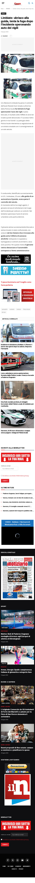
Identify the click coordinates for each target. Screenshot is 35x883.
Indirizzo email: (6, 835)
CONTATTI (14, 869)
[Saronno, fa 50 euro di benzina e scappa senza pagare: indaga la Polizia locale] (17, 419)
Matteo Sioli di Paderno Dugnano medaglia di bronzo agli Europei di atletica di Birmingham (15, 636)
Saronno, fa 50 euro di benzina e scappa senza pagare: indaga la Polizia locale (15, 431)
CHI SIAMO (10, 866)
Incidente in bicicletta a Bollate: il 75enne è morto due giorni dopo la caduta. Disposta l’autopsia (16, 346)
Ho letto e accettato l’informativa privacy (16, 476)
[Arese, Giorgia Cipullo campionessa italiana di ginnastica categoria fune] (17, 655)
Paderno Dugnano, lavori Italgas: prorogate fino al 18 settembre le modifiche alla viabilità (18, 494)
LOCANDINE (18, 866)
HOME (4, 866)
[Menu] (3, 3)
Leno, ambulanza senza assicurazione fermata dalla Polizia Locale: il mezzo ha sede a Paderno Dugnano (17, 375)
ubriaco (4, 312)
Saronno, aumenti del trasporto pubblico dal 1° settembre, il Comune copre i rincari (18, 511)
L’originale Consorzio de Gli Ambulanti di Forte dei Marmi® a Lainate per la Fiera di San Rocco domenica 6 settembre (17, 713)
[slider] (15, 543)
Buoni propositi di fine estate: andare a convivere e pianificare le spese (17, 749)
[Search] (32, 3)
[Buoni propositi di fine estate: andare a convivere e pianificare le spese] (17, 733)
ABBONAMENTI (27, 866)
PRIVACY (21, 869)
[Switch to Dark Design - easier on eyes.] (29, 3)
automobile (4, 309)
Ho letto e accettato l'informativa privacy (16, 839)
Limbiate (19, 309)
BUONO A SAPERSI (6, 703)
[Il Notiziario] (17, 3)
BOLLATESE (4, 663)
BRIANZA (4, 13)
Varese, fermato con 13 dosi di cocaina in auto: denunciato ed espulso (18, 499)
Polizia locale (26, 309)
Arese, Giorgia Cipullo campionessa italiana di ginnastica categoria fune (16, 671)
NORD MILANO (5, 627)
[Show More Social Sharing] (10, 35)
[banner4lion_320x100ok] (16, 259)
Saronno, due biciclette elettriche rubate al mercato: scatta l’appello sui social (17, 503)
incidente (12, 309)
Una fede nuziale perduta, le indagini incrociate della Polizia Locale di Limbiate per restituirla (17, 404)
